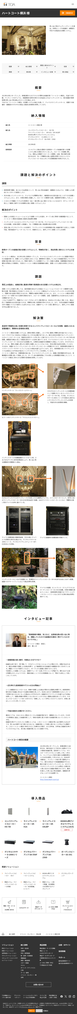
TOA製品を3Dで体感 (46, 965)
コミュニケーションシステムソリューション (10, 959)
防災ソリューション (8, 948)
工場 (22, 970)
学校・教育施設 (25, 953)
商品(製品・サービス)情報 (47, 948)
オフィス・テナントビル (28, 968)
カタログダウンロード (46, 953)
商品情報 (43, 945)
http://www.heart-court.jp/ (49, 779)
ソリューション (8, 945)
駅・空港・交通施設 (27, 956)
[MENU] (72, 4)
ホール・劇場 (25, 973)
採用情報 (62, 951)
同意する (31, 1011)
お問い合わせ (38, 984)
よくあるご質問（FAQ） (47, 963)
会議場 (23, 951)
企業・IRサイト (65, 945)
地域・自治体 (25, 948)
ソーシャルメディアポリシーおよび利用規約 (30, 996)
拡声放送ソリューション (9, 953)
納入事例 (12, 934)
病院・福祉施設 (25, 960)
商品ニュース (44, 951)
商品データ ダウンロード (47, 956)
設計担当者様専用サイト (66, 963)
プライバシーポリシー (27, 1007)
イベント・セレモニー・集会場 (30, 934)
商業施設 (23, 958)
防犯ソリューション (8, 951)
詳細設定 (45, 1011)
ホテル (23, 965)
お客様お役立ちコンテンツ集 (47, 959)
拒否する (39, 1011)
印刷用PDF (69, 13)
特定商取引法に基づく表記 (53, 996)
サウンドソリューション (9, 956)
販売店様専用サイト (64, 961)
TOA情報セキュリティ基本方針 (6, 996)
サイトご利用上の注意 (43, 996)
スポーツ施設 (25, 963)
